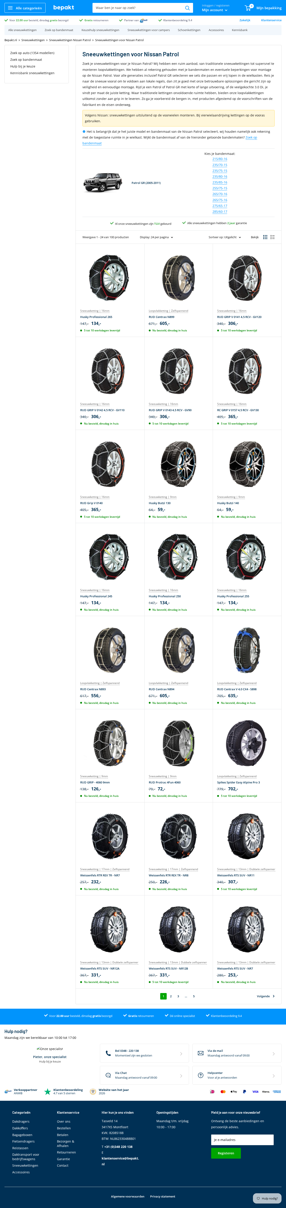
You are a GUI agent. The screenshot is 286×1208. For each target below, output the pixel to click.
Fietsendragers (23, 1141)
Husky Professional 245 (96, 596)
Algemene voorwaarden (127, 1196)
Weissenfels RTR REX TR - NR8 (168, 875)
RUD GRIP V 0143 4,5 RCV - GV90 (170, 410)
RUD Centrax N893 (93, 689)
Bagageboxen (22, 1135)
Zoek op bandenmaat (59, 30)
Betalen (62, 1135)
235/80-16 (219, 176)
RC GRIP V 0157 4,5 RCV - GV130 (238, 410)
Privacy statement (162, 1196)
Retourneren (66, 1152)
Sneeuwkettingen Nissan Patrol (70, 40)
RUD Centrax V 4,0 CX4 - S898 (237, 689)
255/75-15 (219, 188)
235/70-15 (219, 165)
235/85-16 (219, 182)
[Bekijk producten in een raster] (265, 237)
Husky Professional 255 (233, 596)
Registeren (226, 1153)
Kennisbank (240, 30)
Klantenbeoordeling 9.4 (177, 20)
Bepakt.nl (10, 40)
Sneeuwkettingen (33, 40)
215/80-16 (219, 159)
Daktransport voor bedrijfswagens (25, 1156)
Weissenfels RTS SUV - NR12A (100, 968)
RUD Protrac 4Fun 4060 (165, 782)
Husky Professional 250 (165, 596)
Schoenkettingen (189, 30)
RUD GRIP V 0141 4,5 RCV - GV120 (239, 317)
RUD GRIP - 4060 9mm (95, 782)
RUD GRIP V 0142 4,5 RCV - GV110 (102, 410)
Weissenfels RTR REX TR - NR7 (100, 875)
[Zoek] (187, 8)
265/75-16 (219, 200)
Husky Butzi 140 (228, 503)
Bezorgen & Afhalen (65, 1143)
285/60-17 (219, 211)
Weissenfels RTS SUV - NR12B (168, 968)
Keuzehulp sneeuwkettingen (100, 30)
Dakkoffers (20, 1128)
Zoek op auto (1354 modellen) (32, 53)
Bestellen (64, 1128)
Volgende (263, 996)
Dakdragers (20, 1121)
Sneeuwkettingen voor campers (149, 30)
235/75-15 (219, 170)
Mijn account (213, 10)
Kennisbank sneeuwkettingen (32, 73)
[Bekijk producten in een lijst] (273, 237)
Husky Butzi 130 (159, 503)
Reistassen (20, 1148)
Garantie (63, 1159)
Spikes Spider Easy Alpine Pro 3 (238, 782)
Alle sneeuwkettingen (22, 30)
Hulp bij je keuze (22, 66)
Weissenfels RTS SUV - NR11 (235, 875)
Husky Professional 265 (96, 317)
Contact (62, 1165)
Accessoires (216, 30)
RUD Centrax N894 (161, 689)
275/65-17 (219, 206)
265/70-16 (219, 194)
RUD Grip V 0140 (91, 503)
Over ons (63, 1121)
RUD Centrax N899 (161, 317)
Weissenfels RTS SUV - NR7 (235, 968)
